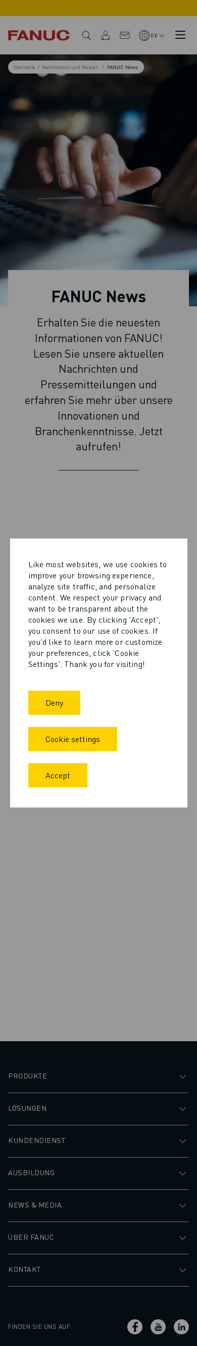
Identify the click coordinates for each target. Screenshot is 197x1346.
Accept (57, 775)
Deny (54, 702)
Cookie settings (72, 738)
